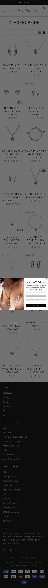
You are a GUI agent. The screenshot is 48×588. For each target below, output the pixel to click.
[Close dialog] (46, 279)
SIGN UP (36, 305)
